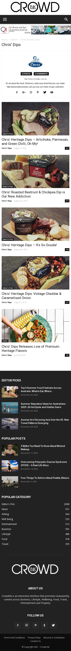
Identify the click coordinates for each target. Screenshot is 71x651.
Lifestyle (6, 534)
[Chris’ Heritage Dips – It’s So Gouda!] (35, 224)
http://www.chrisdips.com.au (35, 79)
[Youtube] (53, 93)
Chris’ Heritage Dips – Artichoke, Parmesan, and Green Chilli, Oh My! (35, 142)
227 (67, 302)
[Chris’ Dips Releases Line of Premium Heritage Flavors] (35, 325)
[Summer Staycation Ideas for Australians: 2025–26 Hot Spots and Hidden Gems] (10, 408)
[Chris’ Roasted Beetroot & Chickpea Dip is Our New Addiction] (35, 171)
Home (4, 39)
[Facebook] (18, 93)
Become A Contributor (54, 637)
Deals (5, 341)
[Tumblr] (44, 625)
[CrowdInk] (35, 8)
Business (6, 529)
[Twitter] (46, 93)
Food (4, 539)
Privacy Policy (34, 637)
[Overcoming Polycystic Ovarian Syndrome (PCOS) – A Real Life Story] (10, 466)
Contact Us (35, 641)
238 (67, 249)
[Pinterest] (39, 93)
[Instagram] (32, 93)
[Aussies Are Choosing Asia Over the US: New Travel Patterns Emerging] (10, 424)
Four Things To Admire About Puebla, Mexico (45, 478)
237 (67, 148)
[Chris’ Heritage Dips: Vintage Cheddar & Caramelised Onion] (35, 273)
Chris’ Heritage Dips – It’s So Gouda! (29, 245)
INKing (5, 514)
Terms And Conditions (14, 637)
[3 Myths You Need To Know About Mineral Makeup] (10, 450)
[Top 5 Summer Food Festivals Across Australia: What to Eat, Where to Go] (10, 392)
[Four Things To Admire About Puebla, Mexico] (10, 482)
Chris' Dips (7, 148)
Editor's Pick (8, 134)
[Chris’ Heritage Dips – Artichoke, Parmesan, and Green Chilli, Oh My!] (35, 118)
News (5, 509)
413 (67, 201)
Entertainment (9, 524)
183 (67, 355)
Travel (5, 544)
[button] (66, 19)
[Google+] (25, 93)
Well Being (7, 519)
